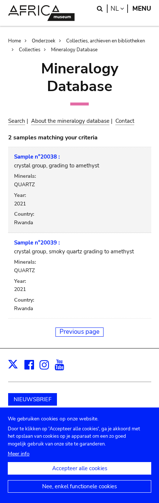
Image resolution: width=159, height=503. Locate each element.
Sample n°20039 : (37, 242)
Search (16, 121)
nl (119, 8)
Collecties (29, 49)
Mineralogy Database (74, 49)
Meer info (19, 454)
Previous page (79, 331)
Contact (124, 121)
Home (14, 41)
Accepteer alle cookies (79, 468)
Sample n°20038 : (37, 156)
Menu (141, 8)
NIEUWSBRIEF (32, 399)
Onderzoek (43, 41)
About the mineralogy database (70, 121)
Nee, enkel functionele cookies (79, 486)
